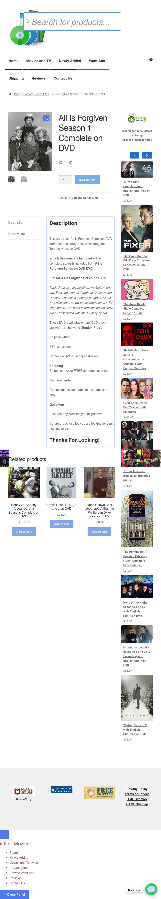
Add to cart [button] (24, 531)
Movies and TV (38, 60)
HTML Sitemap (137, 804)
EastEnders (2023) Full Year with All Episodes (135, 407)
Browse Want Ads (21, 873)
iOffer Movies (15, 843)
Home (13, 60)
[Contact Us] (151, 889)
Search (14, 852)
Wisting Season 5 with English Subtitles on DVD (135, 729)
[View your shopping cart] (137, 57)
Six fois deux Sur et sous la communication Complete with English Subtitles (136, 359)
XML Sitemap (137, 799)
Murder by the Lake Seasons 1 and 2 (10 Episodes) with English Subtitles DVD (136, 656)
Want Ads (97, 60)
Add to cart (87, 180)
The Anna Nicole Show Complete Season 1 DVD (134, 308)
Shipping (16, 78)
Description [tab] (16, 222)
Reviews (39, 78)
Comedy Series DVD (36, 94)
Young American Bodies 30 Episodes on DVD (136, 475)
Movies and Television (24, 862)
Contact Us (63, 78)
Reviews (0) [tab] (16, 233)
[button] (46, 118)
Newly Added (70, 60)
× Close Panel (15, 894)
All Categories (19, 867)
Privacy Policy (137, 788)
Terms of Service (137, 794)
